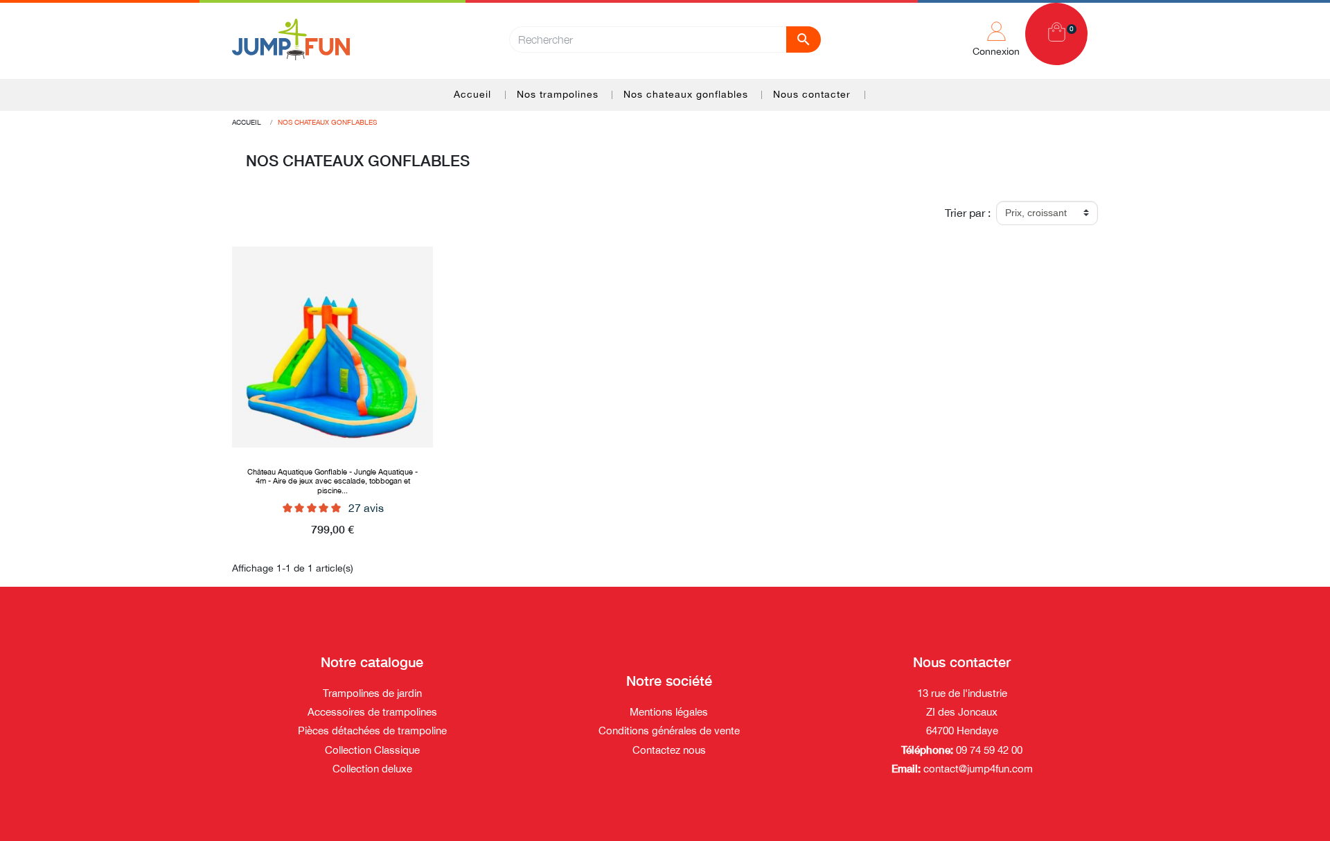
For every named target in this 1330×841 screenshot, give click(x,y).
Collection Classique (372, 750)
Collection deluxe (372, 768)
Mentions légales (669, 712)
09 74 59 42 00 (987, 750)
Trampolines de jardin (372, 693)
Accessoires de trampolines (372, 712)
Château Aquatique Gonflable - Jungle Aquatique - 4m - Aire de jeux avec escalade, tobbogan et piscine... (332, 481)
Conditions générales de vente (669, 730)
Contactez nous (669, 750)
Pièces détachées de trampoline (372, 730)
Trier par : (968, 212)
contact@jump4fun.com (978, 768)
